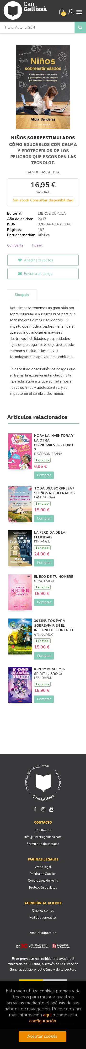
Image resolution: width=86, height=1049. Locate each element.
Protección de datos (43, 887)
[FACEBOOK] (34, 809)
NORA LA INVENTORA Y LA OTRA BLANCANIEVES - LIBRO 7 (53, 442)
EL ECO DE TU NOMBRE (53, 576)
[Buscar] (80, 27)
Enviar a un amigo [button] (38, 273)
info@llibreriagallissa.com (43, 837)
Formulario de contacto (43, 844)
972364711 (43, 830)
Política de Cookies (43, 874)
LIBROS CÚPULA (52, 213)
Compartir (15, 245)
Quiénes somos (43, 910)
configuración (42, 1021)
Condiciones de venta (43, 880)
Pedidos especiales (43, 917)
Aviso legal (43, 867)
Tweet (37, 245)
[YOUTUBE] (51, 809)
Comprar (44, 475)
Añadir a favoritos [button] (38, 260)
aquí (47, 1015)
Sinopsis (22, 294)
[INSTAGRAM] (43, 809)
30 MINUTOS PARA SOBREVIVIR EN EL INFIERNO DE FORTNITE (54, 625)
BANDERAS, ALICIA (43, 172)
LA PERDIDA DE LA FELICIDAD (49, 535)
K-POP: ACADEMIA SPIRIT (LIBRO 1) (49, 671)
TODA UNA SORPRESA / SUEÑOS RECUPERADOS (54, 490)
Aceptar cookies (42, 1036)
